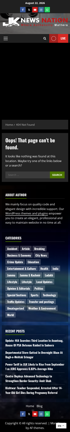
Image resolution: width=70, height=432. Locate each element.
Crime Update (15, 262)
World (10, 315)
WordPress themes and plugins (26, 213)
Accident (12, 249)
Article (26, 249)
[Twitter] (29, 9)
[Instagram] (41, 9)
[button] (6, 38)
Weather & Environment (42, 308)
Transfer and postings (41, 302)
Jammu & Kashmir (30, 275)
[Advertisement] (35, 79)
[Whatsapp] (47, 9)
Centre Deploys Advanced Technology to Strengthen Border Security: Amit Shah (28, 378)
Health (44, 268)
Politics (38, 288)
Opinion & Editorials (18, 288)
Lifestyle (12, 282)
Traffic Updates (15, 302)
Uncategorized (15, 308)
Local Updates (44, 282)
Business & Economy (19, 255)
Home (30, 406)
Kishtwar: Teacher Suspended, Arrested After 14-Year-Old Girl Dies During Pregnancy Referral (33, 390)
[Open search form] (44, 38)
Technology (49, 295)
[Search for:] (27, 175)
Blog (40, 406)
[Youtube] (35, 9)
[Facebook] (22, 9)
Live (63, 38)
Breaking (39, 249)
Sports (34, 295)
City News (41, 255)
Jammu (11, 275)
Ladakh (49, 275)
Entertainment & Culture (21, 268)
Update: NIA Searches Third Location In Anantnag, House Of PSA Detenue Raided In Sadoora (34, 342)
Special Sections (16, 295)
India (55, 268)
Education (33, 262)
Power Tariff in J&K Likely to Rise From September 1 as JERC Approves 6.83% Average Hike (34, 366)
